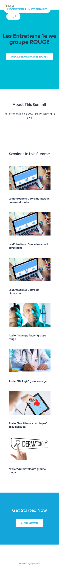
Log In (13, 16)
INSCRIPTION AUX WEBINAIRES (27, 9)
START (29, 523)
